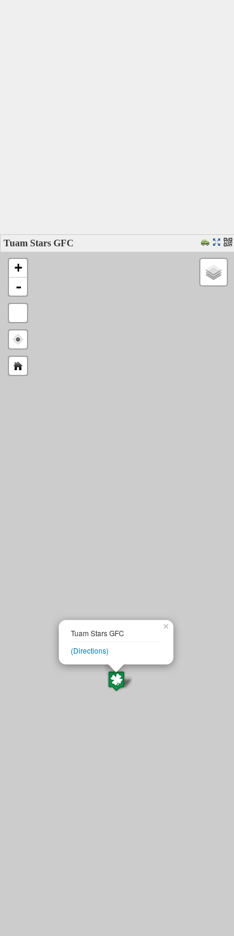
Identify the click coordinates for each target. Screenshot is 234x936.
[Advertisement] (117, 117)
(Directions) (90, 650)
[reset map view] (18, 366)
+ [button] (18, 267)
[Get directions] (206, 243)
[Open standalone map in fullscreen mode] (218, 243)
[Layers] (213, 272)
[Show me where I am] (18, 339)
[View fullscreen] (18, 313)
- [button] (18, 286)
